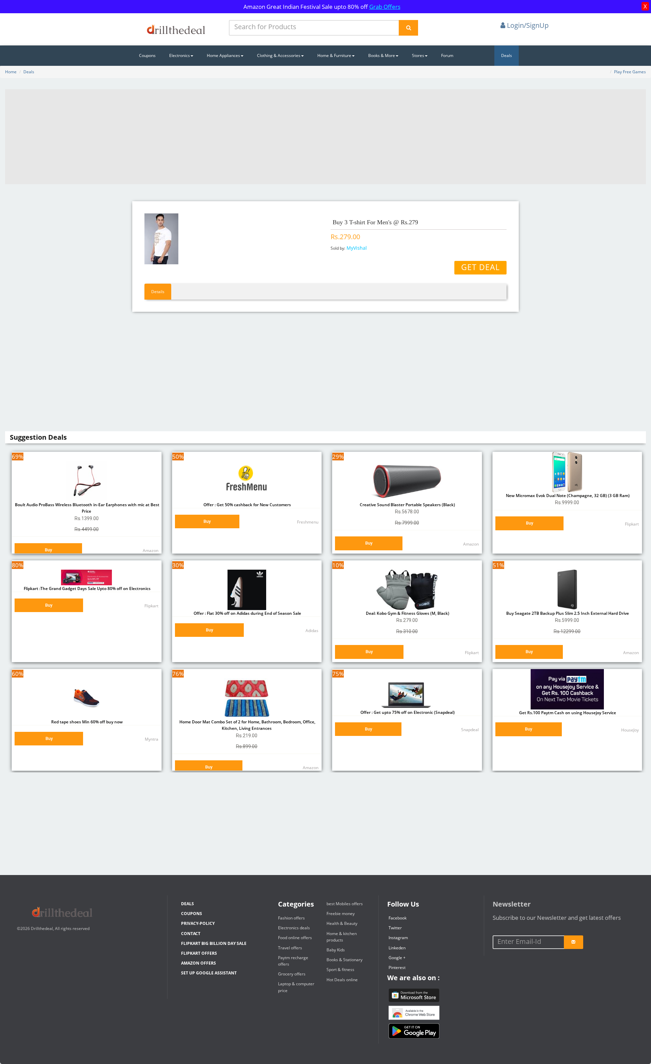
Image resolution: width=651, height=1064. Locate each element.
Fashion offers (291, 918)
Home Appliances (223, 55)
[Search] (408, 28)
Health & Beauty (342, 923)
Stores (418, 55)
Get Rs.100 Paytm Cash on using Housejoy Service (567, 713)
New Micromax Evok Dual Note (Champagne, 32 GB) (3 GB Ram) (567, 495)
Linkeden (397, 948)
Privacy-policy (198, 923)
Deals (506, 55)
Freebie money (341, 913)
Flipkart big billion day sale (213, 943)
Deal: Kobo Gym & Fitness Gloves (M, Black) (407, 613)
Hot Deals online (342, 980)
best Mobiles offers (345, 904)
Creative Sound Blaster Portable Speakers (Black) (407, 505)
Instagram (398, 937)
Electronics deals (294, 928)
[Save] (573, 942)
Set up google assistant (209, 973)
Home (11, 72)
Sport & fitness (340, 969)
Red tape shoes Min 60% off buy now (86, 722)
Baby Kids (336, 950)
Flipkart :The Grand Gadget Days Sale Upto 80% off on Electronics (87, 588)
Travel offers (290, 948)
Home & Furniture (334, 55)
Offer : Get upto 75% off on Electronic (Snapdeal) (407, 712)
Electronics (179, 55)
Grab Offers (384, 7)
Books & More (381, 55)
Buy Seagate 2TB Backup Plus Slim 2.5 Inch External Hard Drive (567, 613)
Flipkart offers (199, 953)
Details (157, 291)
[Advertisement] (325, 136)
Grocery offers (291, 974)
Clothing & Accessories (278, 55)
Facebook (398, 918)
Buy (48, 549)
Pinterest (397, 967)
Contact (190, 933)
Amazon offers (198, 963)
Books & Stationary (344, 960)
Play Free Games (630, 72)
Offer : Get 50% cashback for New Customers (246, 505)
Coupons (147, 55)
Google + (397, 958)
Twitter (395, 928)
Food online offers (295, 937)
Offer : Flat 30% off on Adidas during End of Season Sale (247, 613)
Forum (447, 55)
